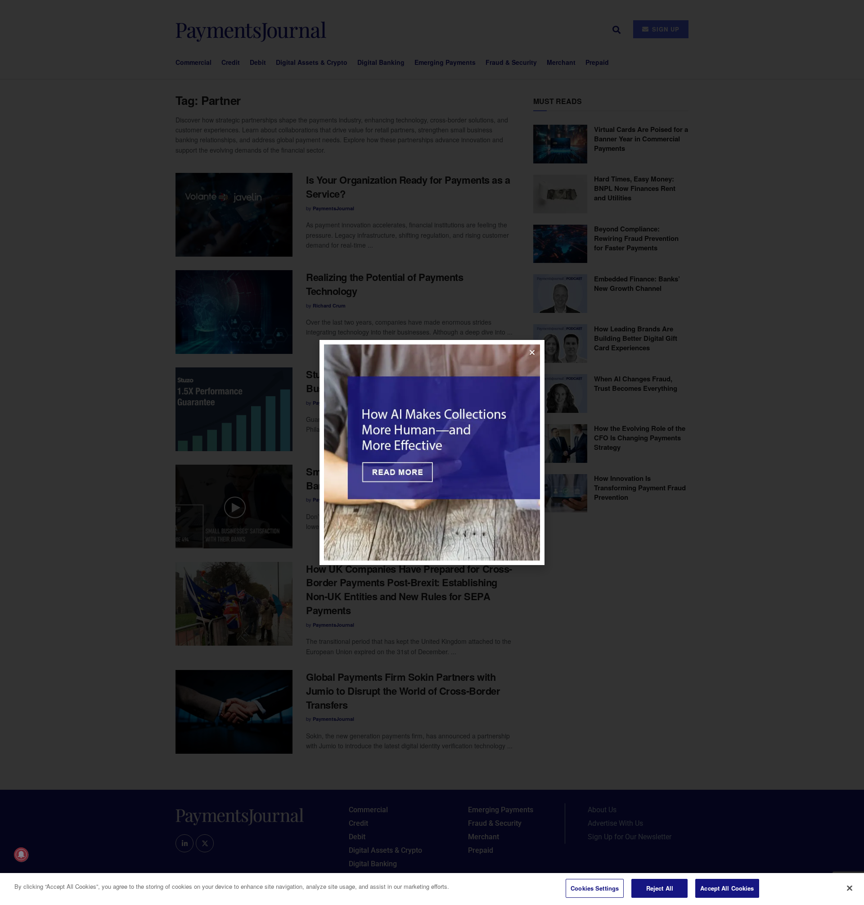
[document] (432, 452)
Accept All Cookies (727, 888)
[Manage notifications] (21, 854)
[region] (432, 889)
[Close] (850, 888)
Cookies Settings (595, 888)
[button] (532, 352)
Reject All (659, 888)
